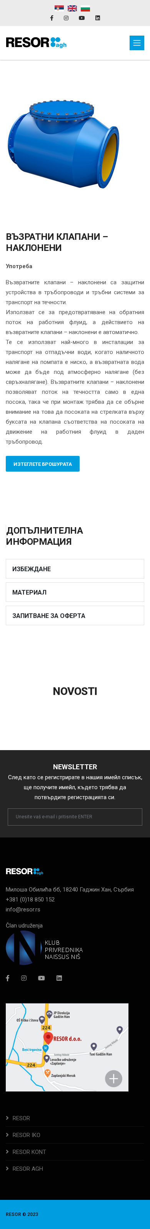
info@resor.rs (23, 909)
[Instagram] (66, 18)
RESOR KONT (29, 1152)
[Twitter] (41, 978)
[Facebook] (52, 18)
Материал (29, 592)
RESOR (21, 1118)
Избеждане (31, 569)
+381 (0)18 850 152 (30, 899)
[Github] (59, 978)
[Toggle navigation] (137, 43)
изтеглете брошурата (42, 464)
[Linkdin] (98, 18)
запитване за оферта (48, 615)
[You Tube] (82, 18)
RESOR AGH (28, 1168)
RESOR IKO (26, 1135)
